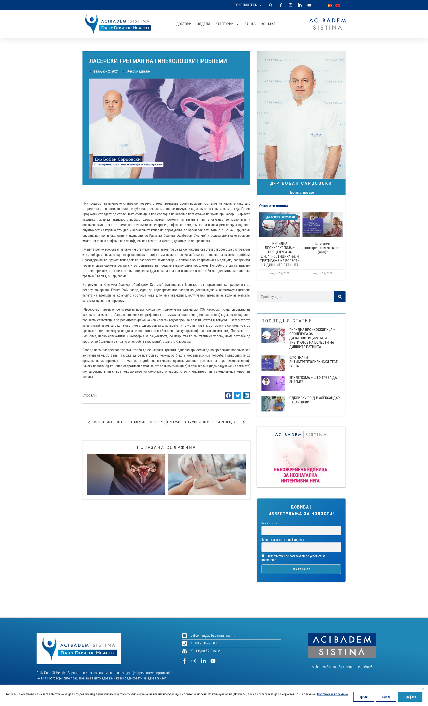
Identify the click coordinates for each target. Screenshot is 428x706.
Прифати (410, 697)
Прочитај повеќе (301, 192)
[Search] (340, 296)
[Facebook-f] (184, 661)
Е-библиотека (245, 5)
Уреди (364, 697)
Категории (224, 24)
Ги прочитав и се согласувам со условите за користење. (293, 558)
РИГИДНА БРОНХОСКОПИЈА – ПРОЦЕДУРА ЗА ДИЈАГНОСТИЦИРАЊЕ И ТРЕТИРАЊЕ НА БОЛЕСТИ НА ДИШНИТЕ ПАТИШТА (280, 254)
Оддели (203, 24)
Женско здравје (138, 71)
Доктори (183, 24)
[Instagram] (193, 661)
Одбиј (386, 697)
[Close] (423, 688)
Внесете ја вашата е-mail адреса (282, 540)
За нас (250, 24)
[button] (270, 5)
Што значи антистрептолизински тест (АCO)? (323, 247)
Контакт (268, 24)
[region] (214, 695)
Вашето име (269, 523)
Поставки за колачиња (332, 694)
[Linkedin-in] (203, 661)
